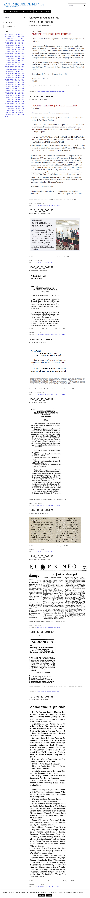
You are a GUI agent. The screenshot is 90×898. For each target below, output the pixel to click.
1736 (16, 88)
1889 (22, 75)
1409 (16, 105)
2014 (6, 38)
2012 (12, 38)
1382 (12, 107)
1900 (6, 73)
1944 (19, 58)
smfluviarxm (47, 25)
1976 (12, 49)
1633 (19, 90)
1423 (6, 105)
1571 (16, 95)
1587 (19, 94)
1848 (16, 84)
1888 (6, 77)
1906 (6, 71)
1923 (9, 66)
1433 (12, 103)
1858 (19, 82)
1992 (19, 44)
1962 (19, 53)
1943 (22, 58)
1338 (12, 108)
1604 (16, 92)
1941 (9, 60)
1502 (12, 99)
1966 (6, 53)
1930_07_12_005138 (41, 696)
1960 (6, 55)
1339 (9, 108)
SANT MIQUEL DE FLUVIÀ (24, 4)
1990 (6, 45)
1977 (9, 49)
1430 (16, 103)
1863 (9, 82)
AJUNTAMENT (40, 91)
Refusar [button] (49, 895)
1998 (19, 42)
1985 (22, 45)
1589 (16, 94)
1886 (12, 77)
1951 (16, 57)
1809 (16, 86)
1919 (22, 66)
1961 (22, 53)
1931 (22, 62)
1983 (9, 47)
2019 (9, 36)
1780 (9, 88)
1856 (6, 84)
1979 (22, 47)
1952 (12, 57)
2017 (16, 36)
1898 (12, 73)
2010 (18, 38)
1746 (12, 88)
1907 (22, 70)
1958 (12, 55)
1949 (22, 57)
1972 (6, 51)
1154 (9, 112)
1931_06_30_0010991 (42, 632)
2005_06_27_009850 (41, 339)
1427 (19, 103)
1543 (12, 97)
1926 (19, 64)
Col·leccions (28, 12)
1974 (19, 49)
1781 (6, 88)
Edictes (46, 91)
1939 (16, 60)
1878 (19, 79)
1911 (9, 70)
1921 (16, 66)
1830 (9, 86)
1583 (22, 94)
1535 (16, 97)
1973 (22, 49)
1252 (16, 110)
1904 (12, 71)
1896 (19, 73)
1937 (22, 60)
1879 (16, 79)
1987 (16, 45)
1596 (9, 94)
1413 (12, 105)
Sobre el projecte (15, 11)
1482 (22, 99)
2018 (12, 36)
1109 (15, 112)
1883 (22, 77)
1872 (16, 81)
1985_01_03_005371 (41, 510)
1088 (6, 114)
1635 (16, 90)
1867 (22, 81)
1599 (22, 92)
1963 (16, 53)
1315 (6, 110)
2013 (9, 38)
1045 (6, 116)
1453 (22, 101)
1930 (6, 64)
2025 (9, 34)
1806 (19, 86)
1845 (19, 84)
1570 (19, 95)
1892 (12, 75)
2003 (22, 40)
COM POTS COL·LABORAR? (42, 12)
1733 (19, 88)
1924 (6, 66)
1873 (12, 81)
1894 (6, 75)
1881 (9, 79)
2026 (6, 34)
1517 (22, 97)
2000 (12, 42)
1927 (16, 64)
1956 (19, 55)
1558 (6, 97)
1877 (22, 79)
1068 (19, 114)
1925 (22, 64)
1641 (9, 90)
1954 (6, 57)
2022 (19, 34)
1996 (6, 44)
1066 (22, 114)
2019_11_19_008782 (41, 22)
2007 (9, 40)
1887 (9, 77)
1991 (22, 44)
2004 (19, 40)
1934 (12, 62)
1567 (22, 95)
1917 (9, 68)
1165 (6, 112)
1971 (9, 51)
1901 (22, 71)
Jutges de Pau (61, 91)
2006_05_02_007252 (41, 267)
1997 (22, 42)
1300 (12, 110)
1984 (6, 47)
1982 (12, 47)
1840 (6, 86)
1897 (16, 73)
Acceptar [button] (41, 895)
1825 (12, 86)
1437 (9, 103)
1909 (15, 70)
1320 (22, 108)
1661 (6, 90)
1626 (9, 92)
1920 (19, 66)
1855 (9, 84)
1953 (9, 57)
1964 (12, 53)
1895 (22, 73)
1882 (6, 79)
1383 (9, 107)
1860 (12, 82)
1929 (9, 64)
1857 (22, 82)
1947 (9, 58)
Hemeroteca (53, 91)
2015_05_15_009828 (41, 96)
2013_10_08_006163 (41, 210)
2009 (22, 38)
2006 (12, 40)
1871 (19, 81)
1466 (9, 101)
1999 (16, 42)
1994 (12, 44)
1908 (18, 70)
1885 (16, 77)
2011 (16, 38)
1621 (12, 92)
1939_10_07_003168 (41, 556)
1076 (12, 114)
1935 (9, 62)
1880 (12, 79)
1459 (16, 101)
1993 (16, 44)
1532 (19, 97)
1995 (9, 44)
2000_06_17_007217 (41, 399)
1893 (9, 75)
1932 (19, 62)
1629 (22, 90)
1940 (12, 60)
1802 (22, 86)
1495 (19, 99)
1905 (9, 71)
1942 (6, 60)
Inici (6, 11)
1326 (19, 108)
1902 (19, 71)
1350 (22, 107)
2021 (22, 34)
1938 (19, 60)
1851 (12, 84)
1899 (9, 73)
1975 (16, 49)
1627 (6, 92)
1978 (6, 49)
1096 (18, 112)
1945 (16, 58)
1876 (6, 81)
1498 (16, 99)
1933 (16, 62)
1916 (12, 68)
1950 (19, 57)
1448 (6, 103)
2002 (6, 42)
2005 (16, 40)
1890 (19, 75)
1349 (6, 108)
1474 (6, 101)
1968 (19, 51)
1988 (12, 45)
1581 (9, 95)
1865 (6, 82)
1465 (12, 101)
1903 (16, 71)
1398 (6, 107)
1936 (6, 62)
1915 (16, 68)
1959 (9, 55)
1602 (19, 92)
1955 (22, 55)
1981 (16, 47)
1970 (12, 51)
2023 (16, 34)
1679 (22, 88)
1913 (22, 68)
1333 (16, 108)
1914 (19, 68)
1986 (19, 45)
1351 (19, 107)
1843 (22, 84)
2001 (9, 42)
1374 (16, 107)
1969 (16, 51)
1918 (6, 68)
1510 (6, 99)
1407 (19, 105)
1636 (12, 90)
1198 (22, 110)
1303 (9, 110)
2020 (6, 36)
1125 (12, 112)
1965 (9, 53)
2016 (19, 36)
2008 (6, 40)
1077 (9, 114)
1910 (12, 70)
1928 (12, 64)
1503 (9, 99)
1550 (9, 97)
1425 (22, 103)
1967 (22, 51)
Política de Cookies (77, 892)
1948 (6, 58)
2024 (12, 34)
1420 (9, 105)
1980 (19, 47)
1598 (6, 94)
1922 (12, 66)
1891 (16, 75)
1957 (16, 55)
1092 (21, 112)
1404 (22, 105)
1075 (16, 114)
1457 (19, 101)
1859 (16, 82)
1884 (19, 77)
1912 (6, 70)
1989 (9, 45)
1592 (12, 94)
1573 (12, 95)
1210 (19, 110)
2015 (22, 36)
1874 (9, 81)
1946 (12, 58)
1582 (6, 95)
